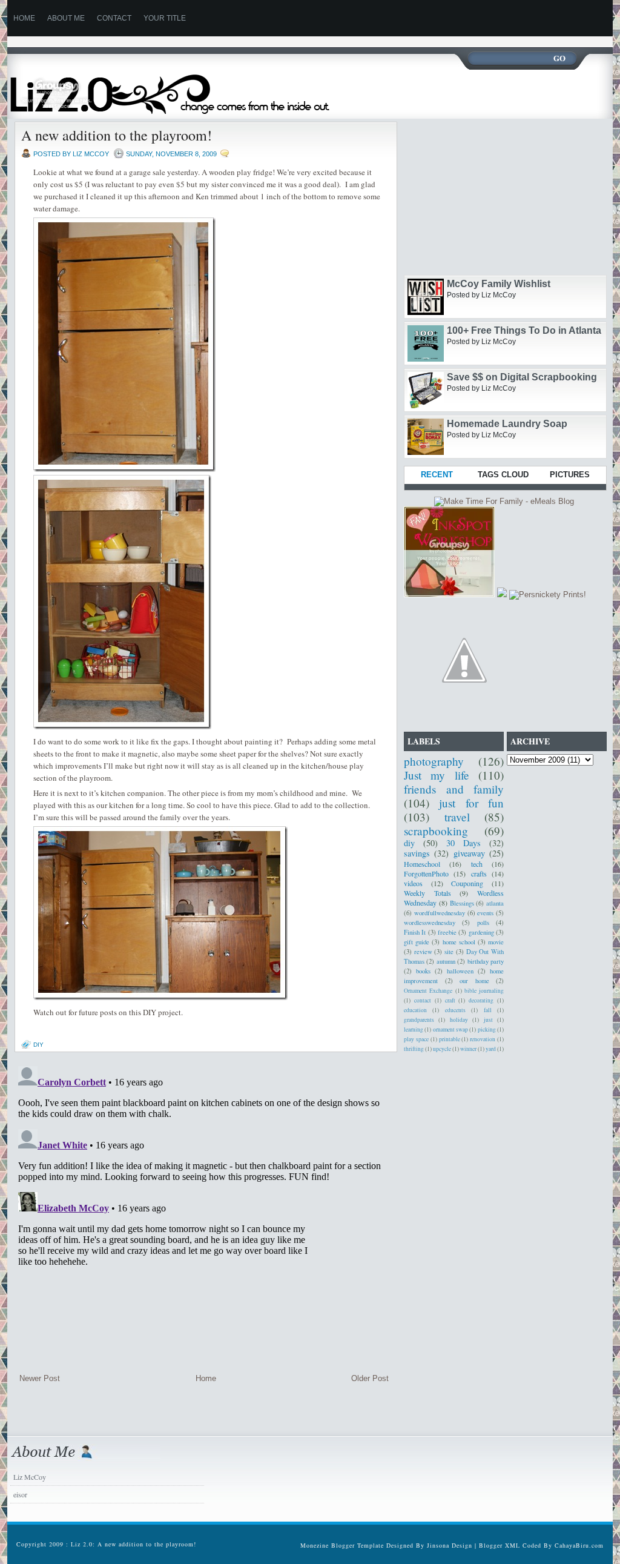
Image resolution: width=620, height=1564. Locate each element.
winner (468, 1049)
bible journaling (484, 991)
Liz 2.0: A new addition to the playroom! (133, 1544)
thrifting (414, 1049)
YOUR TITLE (164, 18)
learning (413, 1029)
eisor (20, 1494)
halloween (460, 971)
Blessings (462, 903)
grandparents (419, 1020)
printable (449, 1039)
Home (206, 1378)
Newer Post (39, 1378)
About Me (66, 18)
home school (459, 942)
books (423, 971)
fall (488, 1010)
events (485, 913)
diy (38, 1044)
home (24, 18)
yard (491, 1049)
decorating (481, 1000)
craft (450, 1000)
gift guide (416, 942)
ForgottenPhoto (426, 873)
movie (496, 942)
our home (474, 980)
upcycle (442, 1049)
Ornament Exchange (428, 991)
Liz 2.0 (181, 87)
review (423, 951)
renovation (482, 1039)
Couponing (467, 883)
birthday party (485, 961)
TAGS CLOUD (503, 474)
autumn (446, 961)
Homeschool (422, 864)
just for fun (471, 802)
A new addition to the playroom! (116, 135)
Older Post (370, 1378)
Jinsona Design (449, 1545)
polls (483, 922)
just (488, 1020)
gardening (481, 932)
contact (422, 1000)
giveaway (469, 853)
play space (416, 1039)
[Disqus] (204, 1212)
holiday (459, 1020)
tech (477, 864)
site (448, 951)
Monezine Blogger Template (343, 1545)
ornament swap (450, 1029)
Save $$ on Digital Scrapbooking (522, 377)
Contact (114, 18)
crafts (479, 873)
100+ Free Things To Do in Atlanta (524, 330)
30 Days (463, 843)
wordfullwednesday (439, 913)
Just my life (436, 775)
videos (413, 883)
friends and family (454, 789)
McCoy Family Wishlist (498, 284)
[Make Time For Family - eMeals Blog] (504, 501)
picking (487, 1029)
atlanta (495, 903)
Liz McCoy (29, 1477)
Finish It (415, 932)
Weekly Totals (427, 893)
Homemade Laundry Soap (507, 424)
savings (417, 853)
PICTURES (570, 474)
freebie (447, 932)
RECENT (437, 474)
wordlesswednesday (429, 922)
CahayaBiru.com (579, 1545)
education (415, 1010)
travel (457, 816)
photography (434, 761)
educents (455, 1010)
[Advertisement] (227, 40)
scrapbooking (436, 830)
